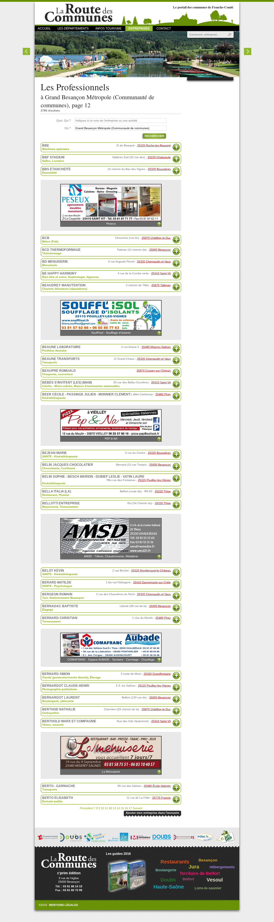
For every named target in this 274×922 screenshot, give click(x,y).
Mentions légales (63, 905)
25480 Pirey (163, 394)
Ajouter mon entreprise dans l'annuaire (152, 812)
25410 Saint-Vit (161, 273)
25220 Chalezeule (159, 157)
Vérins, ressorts (53, 724)
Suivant (137, 808)
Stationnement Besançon (66, 597)
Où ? (68, 128)
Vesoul (215, 879)
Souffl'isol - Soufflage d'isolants (111, 332)
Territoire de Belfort (200, 873)
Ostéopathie (50, 712)
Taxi (45, 597)
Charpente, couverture (57, 374)
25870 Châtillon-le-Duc (156, 237)
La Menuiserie (111, 771)
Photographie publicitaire (59, 689)
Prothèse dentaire (54, 350)
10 (102, 808)
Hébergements (222, 867)
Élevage (95, 677)
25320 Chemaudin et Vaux (154, 261)
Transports (49, 362)
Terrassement (69, 506)
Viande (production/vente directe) (65, 677)
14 (118, 808)
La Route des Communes (78, 13)
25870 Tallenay (161, 285)
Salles (46, 160)
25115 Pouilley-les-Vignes (154, 480)
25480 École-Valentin (157, 785)
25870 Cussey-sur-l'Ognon (154, 370)
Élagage (47, 609)
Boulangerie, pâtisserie (58, 701)
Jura (194, 866)
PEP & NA (111, 438)
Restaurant (49, 494)
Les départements (73, 28)
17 (130, 808)
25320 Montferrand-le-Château (151, 570)
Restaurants (174, 861)
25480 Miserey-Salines (156, 347)
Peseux (111, 223)
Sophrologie (76, 277)
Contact (163, 28)
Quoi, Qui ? (63, 120)
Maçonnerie (50, 506)
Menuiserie (49, 265)
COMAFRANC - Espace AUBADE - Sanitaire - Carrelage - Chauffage (111, 659)
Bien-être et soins (54, 277)
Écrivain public (52, 801)
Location (58, 160)
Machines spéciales (55, 149)
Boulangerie (165, 870)
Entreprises (139, 28)
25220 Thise (163, 491)
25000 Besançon (160, 249)
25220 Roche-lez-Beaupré (154, 145)
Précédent (86, 808)
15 (122, 808)
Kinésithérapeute (54, 397)
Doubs (168, 879)
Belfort (188, 879)
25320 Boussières (159, 169)
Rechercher (154, 136)
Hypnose (92, 277)
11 (106, 808)
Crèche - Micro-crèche (57, 386)
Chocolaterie (51, 468)
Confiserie (68, 468)
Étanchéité (49, 172)
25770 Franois (161, 797)
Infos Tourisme (108, 28)
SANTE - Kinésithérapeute (60, 456)
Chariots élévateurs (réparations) (64, 288)
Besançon (208, 860)
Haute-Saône (168, 887)
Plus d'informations (176, 147)
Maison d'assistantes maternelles (97, 386)
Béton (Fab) (50, 241)
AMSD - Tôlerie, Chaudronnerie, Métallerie (111, 556)
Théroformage (51, 253)
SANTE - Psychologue (57, 586)
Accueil (44, 28)
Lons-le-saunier (208, 888)
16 (126, 808)
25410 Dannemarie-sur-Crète (152, 582)
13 (114, 808)
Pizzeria (64, 494)
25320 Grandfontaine (157, 673)
